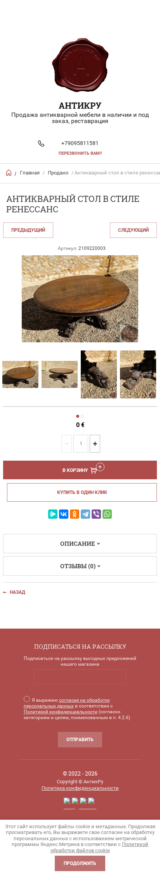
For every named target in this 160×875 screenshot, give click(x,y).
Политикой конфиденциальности (60, 711)
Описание (77, 543)
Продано (58, 173)
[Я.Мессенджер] (52, 514)
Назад (17, 592)
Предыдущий (28, 230)
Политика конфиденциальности (80, 788)
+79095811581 (80, 143)
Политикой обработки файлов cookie (99, 847)
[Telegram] (85, 514)
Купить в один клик (82, 492)
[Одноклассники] (74, 514)
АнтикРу (80, 105)
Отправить (80, 739)
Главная (30, 173)
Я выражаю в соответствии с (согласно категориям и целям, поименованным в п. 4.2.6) (77, 708)
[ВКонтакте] (63, 514)
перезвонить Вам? (80, 153)
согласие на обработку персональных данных (67, 703)
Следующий (133, 230)
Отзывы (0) (78, 566)
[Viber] (96, 514)
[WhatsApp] (107, 514)
